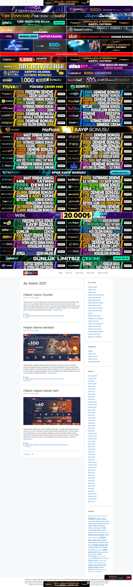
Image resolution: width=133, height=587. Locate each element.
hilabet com (106, 532)
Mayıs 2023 (91, 441)
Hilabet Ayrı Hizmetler (95, 336)
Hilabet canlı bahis (99, 525)
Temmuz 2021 (92, 496)
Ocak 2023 (91, 451)
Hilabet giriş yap (40, 315)
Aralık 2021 (91, 483)
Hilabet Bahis (92, 521)
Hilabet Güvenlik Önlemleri (96, 295)
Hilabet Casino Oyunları (38, 294)
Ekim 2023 (91, 428)
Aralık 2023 (91, 423)
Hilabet (60, 273)
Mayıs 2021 (91, 501)
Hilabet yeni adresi (92, 562)
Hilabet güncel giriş (100, 545)
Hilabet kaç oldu (54, 378)
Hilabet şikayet (54, 444)
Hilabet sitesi (99, 556)
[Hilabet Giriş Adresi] (30, 273)
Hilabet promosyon (92, 554)
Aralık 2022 (91, 454)
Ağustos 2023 (92, 433)
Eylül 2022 (91, 459)
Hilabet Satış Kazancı (94, 329)
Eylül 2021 (91, 491)
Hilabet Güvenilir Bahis (95, 310)
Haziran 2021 (92, 499)
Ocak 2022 (91, 480)
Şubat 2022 (91, 478)
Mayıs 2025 (91, 386)
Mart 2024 (91, 415)
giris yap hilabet (97, 515)
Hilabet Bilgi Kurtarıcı (94, 300)
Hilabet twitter (60, 315)
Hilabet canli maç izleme (43, 378)
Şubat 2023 (91, 449)
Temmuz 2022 (92, 465)
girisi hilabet (91, 515)
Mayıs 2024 (91, 410)
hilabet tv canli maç (104, 558)
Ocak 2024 (91, 420)
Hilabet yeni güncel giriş (97, 565)
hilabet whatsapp (102, 560)
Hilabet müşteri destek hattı (40, 390)
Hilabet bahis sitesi (30, 315)
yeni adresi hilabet (98, 571)
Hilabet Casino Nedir (94, 326)
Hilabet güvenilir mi (34, 444)
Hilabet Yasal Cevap (94, 316)
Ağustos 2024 (92, 402)
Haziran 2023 (92, 438)
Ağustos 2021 (92, 493)
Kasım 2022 (91, 457)
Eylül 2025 (91, 381)
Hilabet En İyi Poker (94, 334)
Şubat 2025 (91, 389)
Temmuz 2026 (92, 376)
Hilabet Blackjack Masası (95, 302)
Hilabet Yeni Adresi (103, 273)
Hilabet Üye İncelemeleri (95, 323)
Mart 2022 (91, 475)
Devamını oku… (58, 310)
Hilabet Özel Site (93, 321)
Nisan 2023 (91, 444)
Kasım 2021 (91, 485)
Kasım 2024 (91, 394)
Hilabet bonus (93, 523)
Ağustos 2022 (92, 462)
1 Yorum (27, 317)
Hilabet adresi (32, 378)
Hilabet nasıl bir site (45, 444)
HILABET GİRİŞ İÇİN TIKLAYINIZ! (66, 54)
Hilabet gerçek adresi (96, 535)
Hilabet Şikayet (79, 273)
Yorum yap (28, 380)
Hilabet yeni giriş (101, 562)
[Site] (33, 93)
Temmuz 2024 (92, 404)
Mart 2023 (91, 446)
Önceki (26, 454)
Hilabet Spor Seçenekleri (95, 318)
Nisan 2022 (91, 472)
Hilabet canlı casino (94, 528)
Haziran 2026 (92, 378)
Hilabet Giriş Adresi (99, 540)
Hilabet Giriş (68, 273)
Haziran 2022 (92, 467)
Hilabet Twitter (91, 273)
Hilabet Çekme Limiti (94, 297)
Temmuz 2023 (92, 436)
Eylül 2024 (91, 399)
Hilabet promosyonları (50, 315)
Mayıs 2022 (91, 470)
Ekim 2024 (91, 396)
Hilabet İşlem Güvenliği (95, 308)
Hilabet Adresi (92, 287)
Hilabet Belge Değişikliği (95, 331)
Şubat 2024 (91, 417)
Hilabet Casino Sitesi (99, 532)
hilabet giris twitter (95, 537)
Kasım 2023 (91, 425)
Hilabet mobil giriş (98, 549)
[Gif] (66, 129)
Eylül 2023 (91, 431)
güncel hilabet (104, 515)
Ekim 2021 (91, 488)
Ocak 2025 (91, 391)
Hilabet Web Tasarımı (94, 305)
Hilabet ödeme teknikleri (38, 327)
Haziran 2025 (92, 383)
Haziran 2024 (92, 407)
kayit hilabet (98, 569)
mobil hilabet (104, 569)
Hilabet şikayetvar (63, 444)
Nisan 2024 (91, 412)
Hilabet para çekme (102, 552)
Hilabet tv (61, 378)
